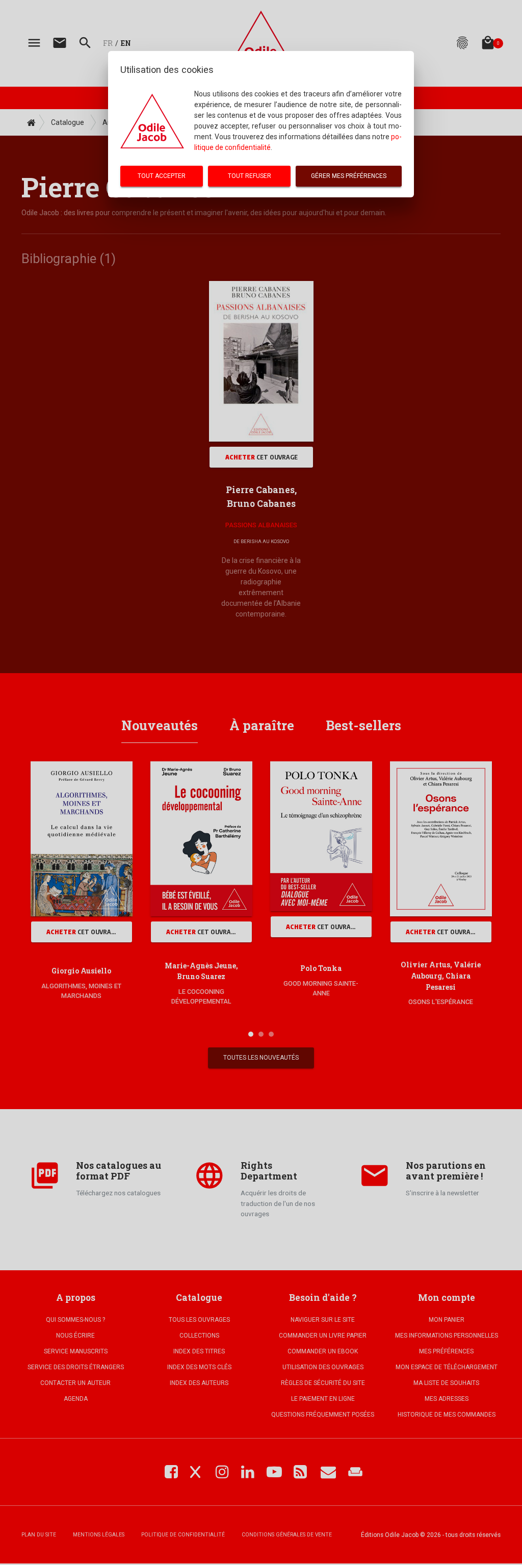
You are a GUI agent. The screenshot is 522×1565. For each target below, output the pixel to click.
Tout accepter (162, 175)
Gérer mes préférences (348, 175)
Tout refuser (249, 175)
